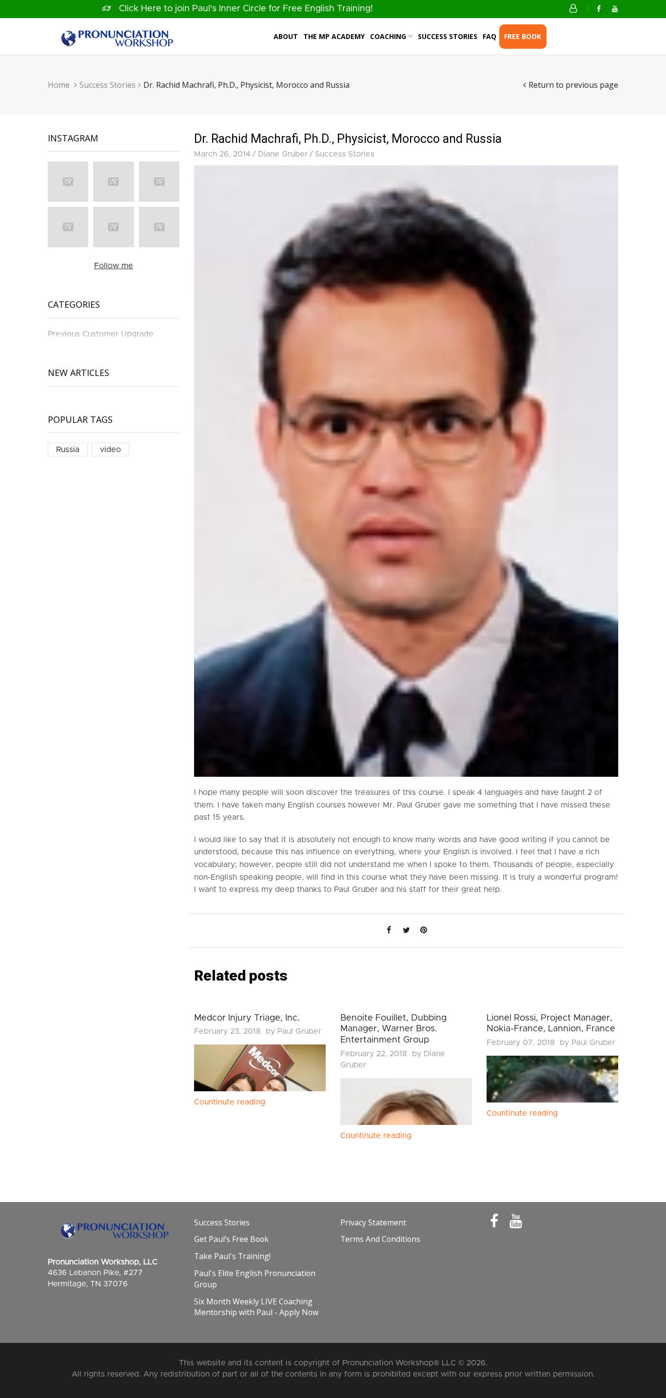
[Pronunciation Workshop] (116, 36)
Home (59, 84)
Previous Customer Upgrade (101, 334)
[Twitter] (406, 930)
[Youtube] (614, 9)
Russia (67, 449)
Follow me (113, 266)
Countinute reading (229, 1102)
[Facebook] (598, 9)
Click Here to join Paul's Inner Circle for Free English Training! (246, 8)
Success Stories (107, 84)
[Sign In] (575, 8)
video (110, 449)
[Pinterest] (423, 930)
